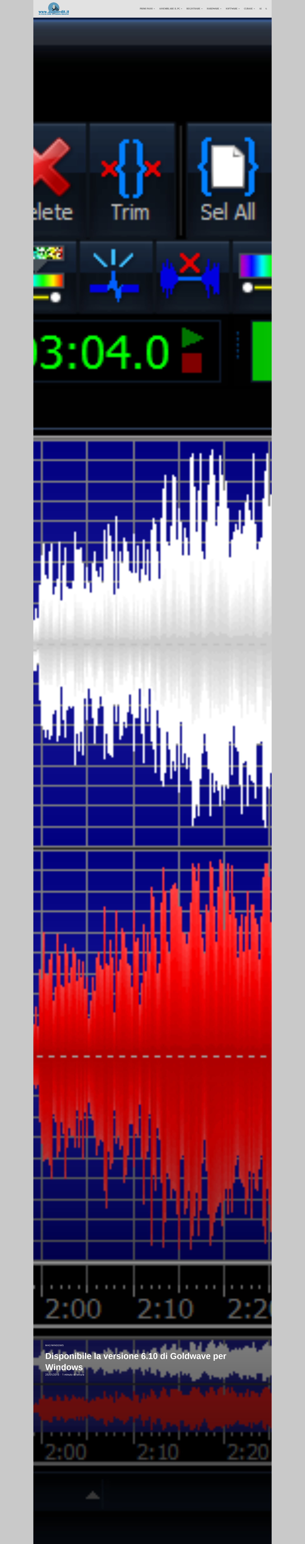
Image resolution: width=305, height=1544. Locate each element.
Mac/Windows (54, 1345)
